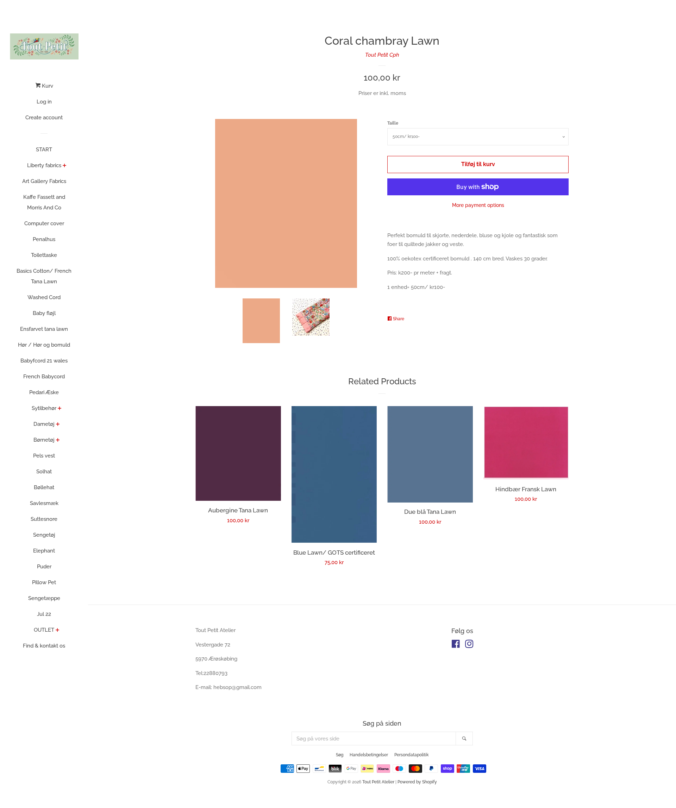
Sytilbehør (44, 408)
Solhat (44, 471)
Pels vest (44, 456)
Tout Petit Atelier (378, 781)
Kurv (46, 86)
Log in (44, 102)
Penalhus (44, 239)
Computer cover (44, 223)
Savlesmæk (44, 503)
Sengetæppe (44, 598)
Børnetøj (44, 440)
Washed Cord (44, 297)
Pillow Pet (44, 582)
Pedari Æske (44, 392)
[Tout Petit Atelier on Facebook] (455, 645)
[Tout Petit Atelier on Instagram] (469, 645)
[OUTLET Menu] (57, 630)
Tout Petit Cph (382, 55)
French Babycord (44, 376)
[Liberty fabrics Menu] (64, 166)
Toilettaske (44, 255)
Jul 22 (44, 614)
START (44, 149)
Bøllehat (44, 487)
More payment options (478, 205)
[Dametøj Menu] (58, 424)
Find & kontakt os (44, 646)
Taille (392, 123)
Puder (44, 566)
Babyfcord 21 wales (44, 361)
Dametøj (44, 424)
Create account (44, 117)
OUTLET (44, 630)
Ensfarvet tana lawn (44, 329)
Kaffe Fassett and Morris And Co (44, 202)
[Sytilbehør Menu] (59, 409)
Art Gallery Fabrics (44, 181)
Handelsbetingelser (369, 754)
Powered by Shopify (417, 781)
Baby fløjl (44, 313)
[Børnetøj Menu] (58, 440)
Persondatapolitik (411, 754)
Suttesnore (44, 519)
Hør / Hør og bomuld (44, 345)
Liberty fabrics (44, 165)
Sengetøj (44, 535)
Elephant (44, 551)
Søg (339, 754)
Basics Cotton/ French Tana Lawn (44, 276)
